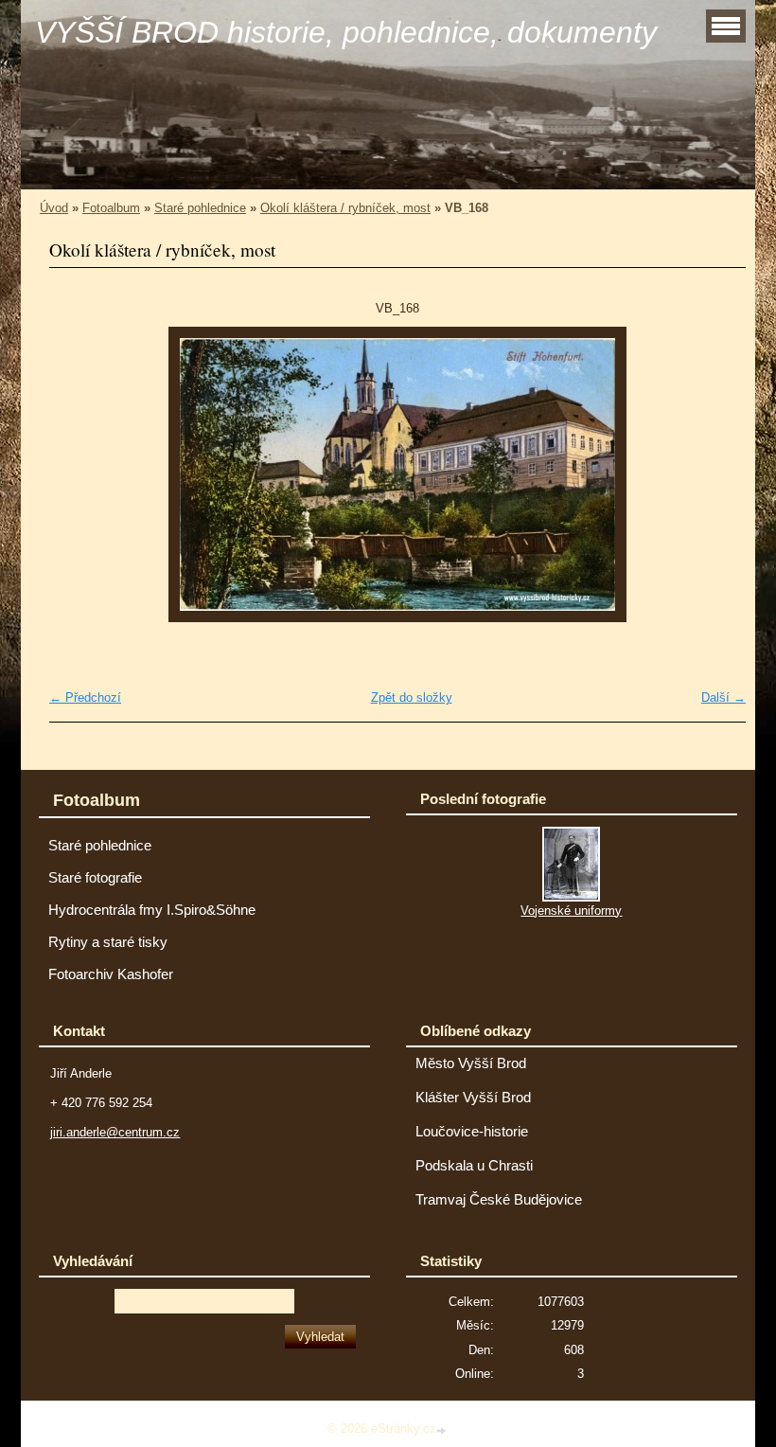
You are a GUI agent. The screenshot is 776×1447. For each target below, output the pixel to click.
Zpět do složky (411, 697)
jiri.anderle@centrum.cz (115, 1132)
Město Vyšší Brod (470, 1063)
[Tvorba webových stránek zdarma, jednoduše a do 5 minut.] (443, 1430)
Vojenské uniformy (571, 910)
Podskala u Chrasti (474, 1165)
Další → (723, 697)
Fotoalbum (111, 208)
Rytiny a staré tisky (108, 942)
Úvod (54, 208)
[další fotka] (715, 474)
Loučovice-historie (471, 1131)
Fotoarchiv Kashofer (110, 974)
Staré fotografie (95, 877)
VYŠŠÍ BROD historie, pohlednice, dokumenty (346, 32)
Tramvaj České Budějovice (498, 1199)
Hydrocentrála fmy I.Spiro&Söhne (152, 910)
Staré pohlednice (200, 208)
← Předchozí (85, 697)
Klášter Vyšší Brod (473, 1097)
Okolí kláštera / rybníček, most (345, 208)
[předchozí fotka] (80, 474)
